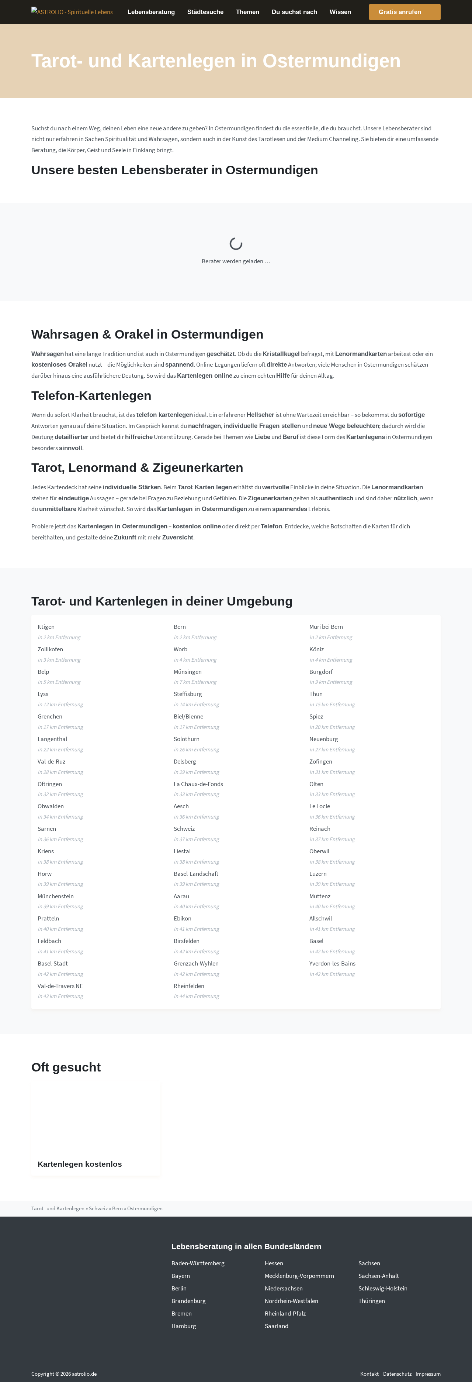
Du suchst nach (294, 12)
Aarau (181, 896)
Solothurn (186, 739)
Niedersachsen (284, 1288)
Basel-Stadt (53, 963)
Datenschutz (397, 1373)
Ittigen (46, 627)
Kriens (46, 851)
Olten (316, 784)
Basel (316, 941)
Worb (180, 649)
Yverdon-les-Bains (332, 963)
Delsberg (185, 761)
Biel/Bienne (188, 716)
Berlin (179, 1288)
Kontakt (369, 1373)
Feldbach (49, 941)
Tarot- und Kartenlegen (57, 1208)
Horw (45, 874)
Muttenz (319, 896)
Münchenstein (56, 896)
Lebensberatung (151, 12)
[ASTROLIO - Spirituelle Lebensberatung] (71, 12)
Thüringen (371, 1301)
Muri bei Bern (326, 627)
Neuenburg (323, 739)
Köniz (316, 649)
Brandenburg (188, 1301)
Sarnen (47, 828)
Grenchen (50, 716)
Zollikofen (50, 649)
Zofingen (320, 761)
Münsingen (188, 672)
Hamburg (183, 1326)
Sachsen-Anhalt (378, 1276)
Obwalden (51, 806)
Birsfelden (186, 941)
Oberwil (319, 851)
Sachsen (369, 1263)
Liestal (182, 851)
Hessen (274, 1263)
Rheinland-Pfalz (285, 1313)
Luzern (318, 874)
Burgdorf (321, 672)
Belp (43, 672)
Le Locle (319, 806)
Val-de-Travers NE (60, 986)
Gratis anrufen (401, 12)
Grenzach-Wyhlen (196, 963)
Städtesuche (205, 12)
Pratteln (48, 918)
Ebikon (182, 918)
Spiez (316, 716)
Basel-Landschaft (196, 874)
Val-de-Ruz (51, 761)
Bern (180, 627)
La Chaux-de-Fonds (198, 784)
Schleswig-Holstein (382, 1288)
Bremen (181, 1313)
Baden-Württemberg (198, 1263)
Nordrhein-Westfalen (291, 1301)
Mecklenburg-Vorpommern (299, 1276)
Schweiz (184, 828)
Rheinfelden (189, 986)
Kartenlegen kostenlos (80, 1164)
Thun (316, 694)
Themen (247, 12)
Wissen (340, 12)
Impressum (428, 1373)
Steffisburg (188, 694)
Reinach (319, 828)
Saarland (276, 1326)
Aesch (181, 806)
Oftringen (50, 784)
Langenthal (52, 739)
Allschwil (320, 918)
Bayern (180, 1276)
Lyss (43, 694)
